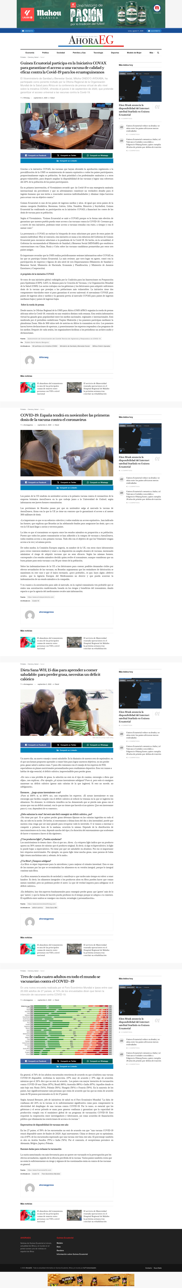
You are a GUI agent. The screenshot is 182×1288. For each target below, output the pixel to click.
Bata (59, 1246)
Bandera (60, 1250)
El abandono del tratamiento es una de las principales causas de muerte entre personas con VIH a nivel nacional (50, 388)
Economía (30, 52)
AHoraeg (26, 98)
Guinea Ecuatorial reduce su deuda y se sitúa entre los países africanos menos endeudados (143, 128)
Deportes (115, 52)
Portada (23, 57)
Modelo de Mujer (134, 52)
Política (45, 52)
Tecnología (98, 52)
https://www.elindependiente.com (41, 597)
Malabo (60, 1243)
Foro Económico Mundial (51, 1174)
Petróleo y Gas (79, 52)
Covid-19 (35, 601)
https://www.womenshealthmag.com (42, 904)
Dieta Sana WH (51, 907)
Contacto (28, 31)
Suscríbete (155, 31)
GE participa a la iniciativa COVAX (44, 346)
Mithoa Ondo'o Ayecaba (101, 346)
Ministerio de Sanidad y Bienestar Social (75, 346)
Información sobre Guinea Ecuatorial (72, 1254)
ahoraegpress (28, 425)
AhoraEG (29, 1268)
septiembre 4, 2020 (40, 98)
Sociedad (61, 52)
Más (151, 52)
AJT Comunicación (89, 1268)
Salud (42, 57)
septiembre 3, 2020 (44, 684)
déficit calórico (37, 907)
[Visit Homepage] (91, 41)
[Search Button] (158, 53)
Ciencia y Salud (33, 57)
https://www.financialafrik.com (39, 1170)
